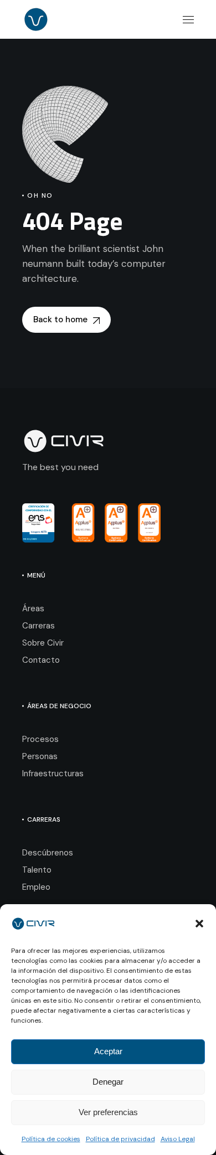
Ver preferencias (108, 1112)
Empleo (36, 887)
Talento (37, 869)
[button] (199, 923)
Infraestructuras (53, 773)
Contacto (41, 660)
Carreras (38, 625)
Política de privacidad (120, 1139)
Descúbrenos (47, 852)
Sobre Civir (43, 642)
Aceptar (108, 1051)
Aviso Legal (178, 1139)
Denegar (108, 1081)
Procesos (40, 739)
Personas (40, 756)
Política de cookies (51, 1139)
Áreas (33, 608)
